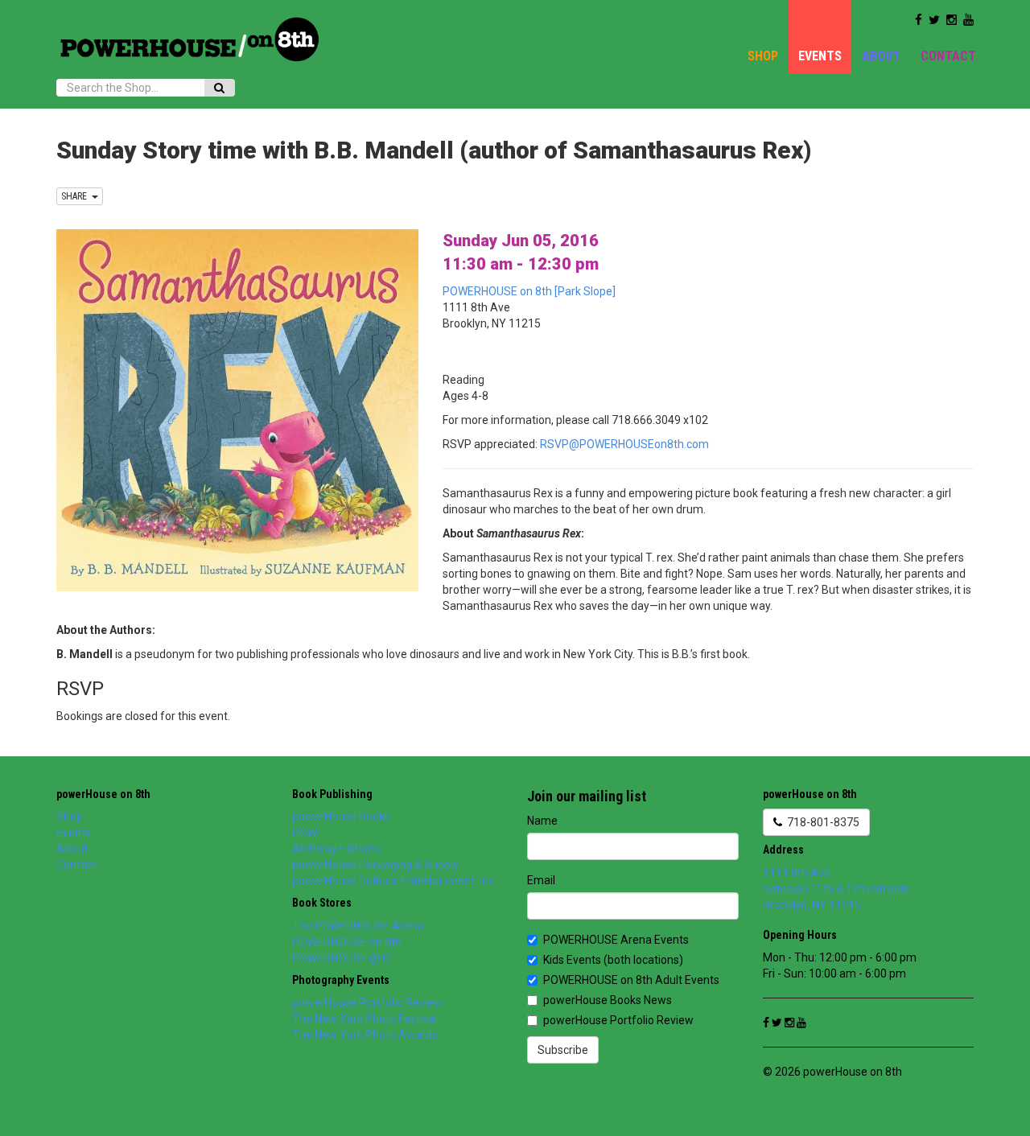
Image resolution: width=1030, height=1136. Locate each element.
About (881, 56)
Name (542, 820)
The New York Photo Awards (365, 1034)
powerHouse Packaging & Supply (375, 864)
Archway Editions (336, 848)
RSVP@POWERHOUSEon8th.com (624, 444)
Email (541, 880)
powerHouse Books (341, 816)
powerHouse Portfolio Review (367, 1002)
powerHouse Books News (607, 1000)
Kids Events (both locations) (613, 959)
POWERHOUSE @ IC (342, 958)
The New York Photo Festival (364, 1018)
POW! (305, 832)
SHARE (76, 196)
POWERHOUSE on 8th (347, 942)
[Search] (219, 88)
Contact (948, 56)
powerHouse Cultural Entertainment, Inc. (394, 881)
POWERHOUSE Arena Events (616, 939)
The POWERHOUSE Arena (357, 926)
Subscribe (563, 1049)
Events (820, 56)
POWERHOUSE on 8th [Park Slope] (529, 291)
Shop (763, 56)
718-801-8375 (820, 822)
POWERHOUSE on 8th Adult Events (631, 979)
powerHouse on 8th (103, 794)
